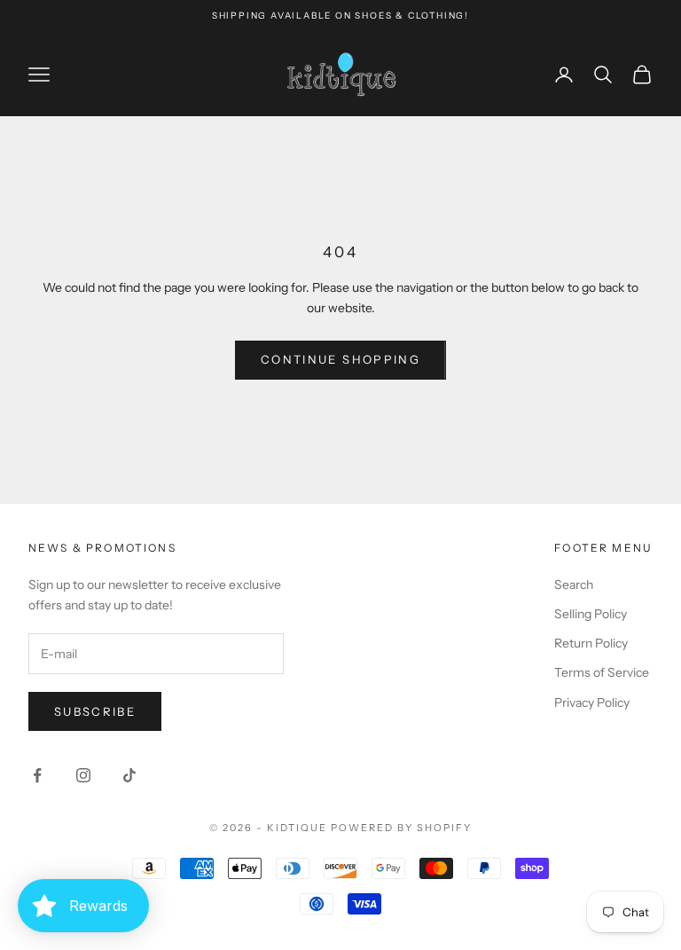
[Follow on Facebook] (37, 775)
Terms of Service (601, 672)
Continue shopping (340, 359)
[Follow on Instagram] (83, 775)
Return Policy (591, 643)
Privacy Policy (592, 703)
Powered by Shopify (401, 827)
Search (573, 585)
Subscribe (95, 711)
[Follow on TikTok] (129, 775)
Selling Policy (590, 614)
